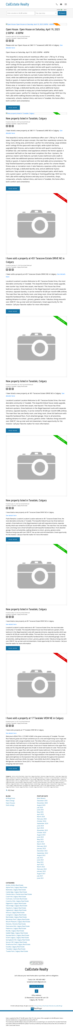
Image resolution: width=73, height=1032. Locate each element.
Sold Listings (10, 805)
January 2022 (41, 871)
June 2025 (40, 810)
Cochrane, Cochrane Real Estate (52, 777)
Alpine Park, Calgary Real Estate (32, 776)
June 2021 (40, 878)
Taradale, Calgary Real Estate (19, 38)
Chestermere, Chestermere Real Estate (19, 777)
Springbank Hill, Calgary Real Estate (31, 785)
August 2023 (41, 835)
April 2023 (40, 842)
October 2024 (41, 821)
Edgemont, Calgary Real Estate (23, 779)
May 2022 (40, 862)
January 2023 (41, 848)
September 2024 (42, 823)
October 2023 (41, 833)
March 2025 (41, 817)
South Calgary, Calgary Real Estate (14, 785)
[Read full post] (36, 25)
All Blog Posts (10, 798)
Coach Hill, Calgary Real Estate (36, 777)
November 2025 (42, 803)
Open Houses (10, 803)
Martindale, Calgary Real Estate (51, 780)
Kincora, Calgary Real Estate (22, 780)
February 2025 (42, 819)
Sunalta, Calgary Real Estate (22, 787)
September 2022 (42, 853)
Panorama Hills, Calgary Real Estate (56, 782)
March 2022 (41, 867)
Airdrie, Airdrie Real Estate (18, 776)
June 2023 (40, 837)
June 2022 (40, 860)
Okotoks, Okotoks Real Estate (40, 782)
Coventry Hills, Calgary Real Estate (17, 901)
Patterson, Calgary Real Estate (13, 784)
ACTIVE (58, 9)
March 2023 (41, 844)
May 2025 (40, 812)
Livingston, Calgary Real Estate (36, 780)
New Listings (10, 801)
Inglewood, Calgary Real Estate (16, 910)
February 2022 (42, 869)
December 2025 (42, 801)
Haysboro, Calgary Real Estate (53, 779)
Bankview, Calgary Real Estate (48, 776)
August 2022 (41, 855)
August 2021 (41, 874)
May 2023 (40, 839)
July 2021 (40, 876)
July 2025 (40, 807)
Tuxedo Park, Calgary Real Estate (51, 787)
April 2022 (40, 864)
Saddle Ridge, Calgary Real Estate (42, 784)
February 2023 (42, 846)
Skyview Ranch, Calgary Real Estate (58, 784)
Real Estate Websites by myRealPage (52, 1006)
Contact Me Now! (36, 986)
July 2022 (40, 858)
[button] (36, 986)
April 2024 (40, 828)
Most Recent (41, 798)
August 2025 (41, 805)
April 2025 (40, 814)
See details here (11, 515)
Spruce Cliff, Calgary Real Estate (48, 785)
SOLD (65, 9)
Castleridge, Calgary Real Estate (16, 892)
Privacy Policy (38, 1006)
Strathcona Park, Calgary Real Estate (18, 944)
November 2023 (42, 830)
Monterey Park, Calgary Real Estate (17, 919)
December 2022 (42, 851)
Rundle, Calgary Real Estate (27, 784)
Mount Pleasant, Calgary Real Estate (24, 782)
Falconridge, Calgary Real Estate (38, 779)
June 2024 (40, 826)
